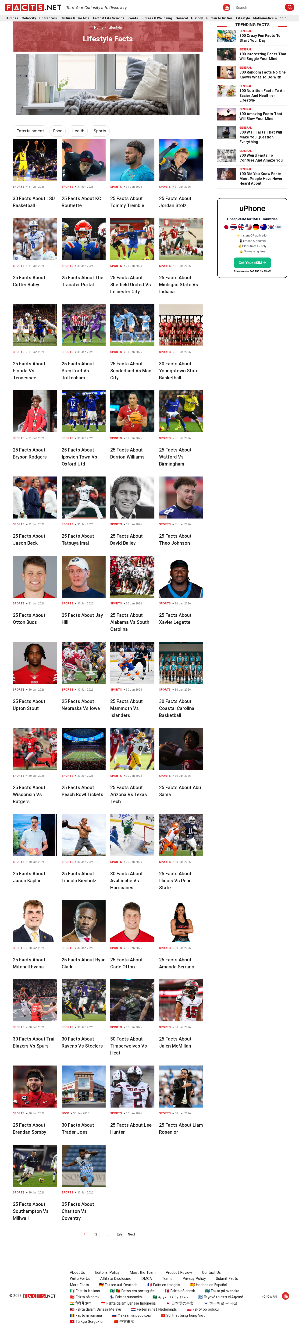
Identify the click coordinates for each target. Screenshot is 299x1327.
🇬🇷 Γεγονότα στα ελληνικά (220, 1297)
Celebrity (29, 18)
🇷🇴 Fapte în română (86, 1315)
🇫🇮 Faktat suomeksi (126, 1297)
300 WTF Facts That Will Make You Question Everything (260, 137)
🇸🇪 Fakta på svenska (222, 1291)
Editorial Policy (107, 1272)
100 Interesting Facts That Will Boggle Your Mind (263, 56)
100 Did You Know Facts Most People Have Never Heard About (261, 179)
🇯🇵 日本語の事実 (180, 1303)
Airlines (12, 18)
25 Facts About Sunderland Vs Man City (130, 371)
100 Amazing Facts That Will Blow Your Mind (260, 116)
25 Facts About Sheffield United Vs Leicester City (130, 284)
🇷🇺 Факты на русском (131, 1315)
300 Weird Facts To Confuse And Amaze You (261, 157)
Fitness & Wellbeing (157, 18)
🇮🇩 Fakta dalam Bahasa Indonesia (128, 1303)
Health (78, 130)
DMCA (146, 1278)
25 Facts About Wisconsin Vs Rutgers (29, 794)
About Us (77, 1272)
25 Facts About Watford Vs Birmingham (175, 457)
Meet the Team (143, 1272)
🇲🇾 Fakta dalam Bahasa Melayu (95, 1309)
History (197, 18)
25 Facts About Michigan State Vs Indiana (178, 284)
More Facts (79, 1285)
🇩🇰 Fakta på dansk (180, 1291)
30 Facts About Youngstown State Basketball (179, 371)
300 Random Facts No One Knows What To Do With (262, 74)
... (291, 18)
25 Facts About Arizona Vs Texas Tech (128, 794)
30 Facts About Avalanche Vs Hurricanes (126, 880)
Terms (167, 1278)
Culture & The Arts (75, 18)
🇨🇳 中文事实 (124, 1321)
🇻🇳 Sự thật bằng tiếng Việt (183, 1315)
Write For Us (80, 1278)
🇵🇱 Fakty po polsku (203, 1309)
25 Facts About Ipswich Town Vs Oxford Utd (79, 457)
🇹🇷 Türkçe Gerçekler (87, 1321)
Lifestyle (243, 18)
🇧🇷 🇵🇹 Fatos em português (132, 1291)
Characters (48, 18)
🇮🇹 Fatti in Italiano (85, 1291)
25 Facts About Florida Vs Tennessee (29, 371)
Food (57, 130)
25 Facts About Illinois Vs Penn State (175, 880)
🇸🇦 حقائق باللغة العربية (170, 1297)
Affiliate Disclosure (115, 1278)
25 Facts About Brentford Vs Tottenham (78, 371)
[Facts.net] (33, 7)
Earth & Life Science (108, 18)
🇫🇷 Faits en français (163, 1285)
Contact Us (211, 1272)
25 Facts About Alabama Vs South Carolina (129, 622)
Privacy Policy (194, 1278)
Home (98, 27)
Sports (100, 130)
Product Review (179, 1272)
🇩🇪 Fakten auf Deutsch (118, 1285)
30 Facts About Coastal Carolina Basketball (176, 708)
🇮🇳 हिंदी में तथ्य (80, 1303)
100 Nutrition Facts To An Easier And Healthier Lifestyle (262, 95)
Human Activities (219, 18)
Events (133, 18)
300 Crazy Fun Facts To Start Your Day (260, 38)
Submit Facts (227, 1278)
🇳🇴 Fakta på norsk (85, 1297)
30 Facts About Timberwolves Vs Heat (128, 1046)
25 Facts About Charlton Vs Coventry (78, 1211)
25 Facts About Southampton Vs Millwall (31, 1211)
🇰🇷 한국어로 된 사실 (220, 1303)
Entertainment (30, 130)
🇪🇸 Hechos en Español (208, 1285)
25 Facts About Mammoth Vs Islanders (126, 708)
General (182, 18)
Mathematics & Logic (269, 18)
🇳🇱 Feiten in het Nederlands (154, 1309)
